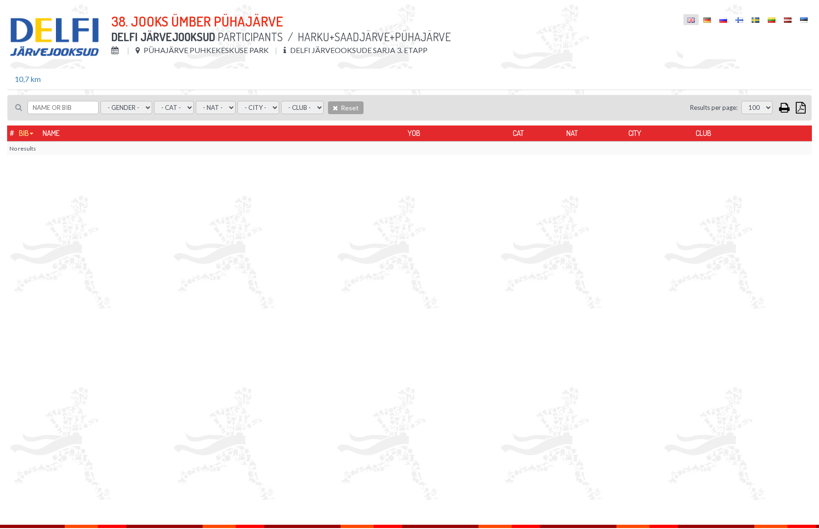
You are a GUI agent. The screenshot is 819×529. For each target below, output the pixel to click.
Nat (572, 133)
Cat (518, 133)
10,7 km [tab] (28, 78)
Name (51, 133)
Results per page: (713, 107)
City (634, 133)
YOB (414, 133)
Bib (24, 133)
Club (703, 133)
